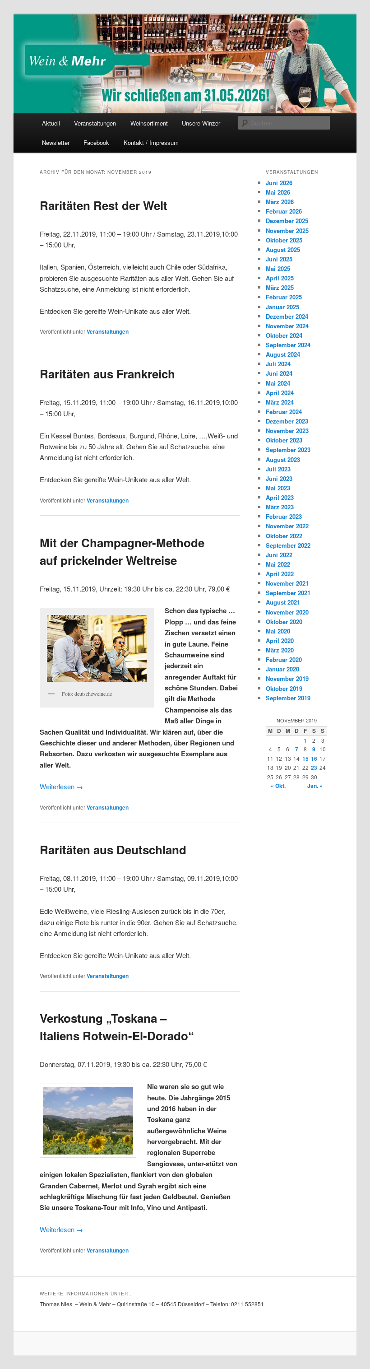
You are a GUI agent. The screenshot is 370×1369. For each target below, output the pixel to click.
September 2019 (288, 698)
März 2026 (280, 201)
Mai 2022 (278, 564)
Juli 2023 (278, 469)
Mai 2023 (278, 488)
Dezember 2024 (287, 316)
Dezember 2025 (287, 220)
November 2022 (287, 526)
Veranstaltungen (95, 123)
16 (314, 758)
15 (305, 758)
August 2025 (283, 249)
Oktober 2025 (284, 240)
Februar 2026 (284, 211)
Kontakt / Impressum (151, 142)
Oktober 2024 (284, 335)
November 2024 (287, 325)
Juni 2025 (279, 259)
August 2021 (283, 602)
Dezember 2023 (287, 421)
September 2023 (288, 449)
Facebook (96, 142)
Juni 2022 (279, 554)
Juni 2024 (279, 373)
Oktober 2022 (284, 535)
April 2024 (280, 392)
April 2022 (280, 573)
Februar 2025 (284, 297)
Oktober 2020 (284, 621)
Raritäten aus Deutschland (113, 849)
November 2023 (287, 430)
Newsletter (55, 142)
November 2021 (287, 583)
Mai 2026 (278, 192)
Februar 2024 (284, 411)
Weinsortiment (149, 123)
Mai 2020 (278, 631)
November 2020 (287, 612)
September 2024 (288, 344)
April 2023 (280, 497)
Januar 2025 (282, 307)
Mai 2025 (278, 268)
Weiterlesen (61, 786)
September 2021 (288, 592)
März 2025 (280, 287)
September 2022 (288, 545)
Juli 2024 (278, 363)
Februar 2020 (284, 659)
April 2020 (280, 640)
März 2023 (280, 507)
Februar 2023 (284, 516)
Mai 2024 (278, 383)
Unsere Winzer (201, 123)
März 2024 (280, 402)
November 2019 (287, 678)
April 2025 (280, 278)
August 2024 (283, 354)
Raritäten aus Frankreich (107, 373)
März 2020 (280, 650)
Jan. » (315, 786)
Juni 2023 (279, 478)
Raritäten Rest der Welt (103, 205)
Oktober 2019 (284, 688)
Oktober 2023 (284, 440)
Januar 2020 (282, 669)
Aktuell (51, 123)
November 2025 (287, 230)
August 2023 (283, 459)
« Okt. (278, 786)
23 (314, 768)
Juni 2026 (279, 182)
